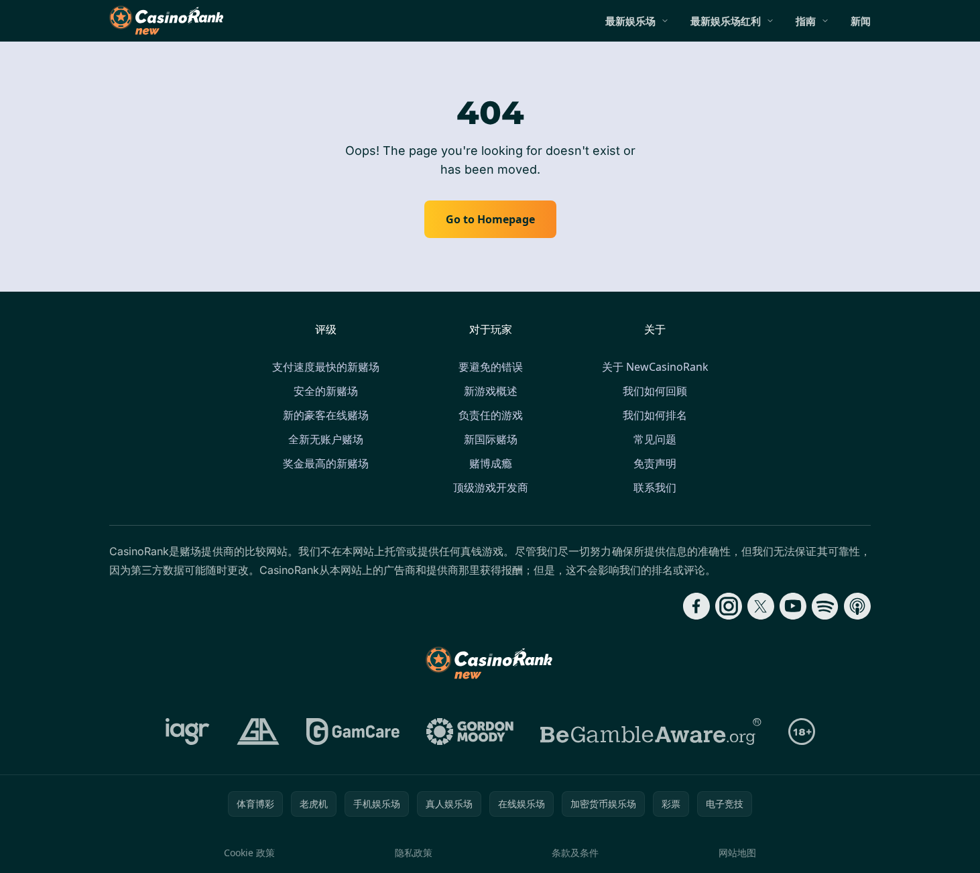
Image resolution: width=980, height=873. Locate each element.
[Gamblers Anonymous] (258, 731)
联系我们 (654, 487)
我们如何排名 (655, 415)
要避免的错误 (490, 366)
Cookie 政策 (249, 852)
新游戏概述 (490, 391)
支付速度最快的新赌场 (325, 366)
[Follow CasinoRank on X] (760, 606)
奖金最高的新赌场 (326, 463)
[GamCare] (353, 731)
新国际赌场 (490, 439)
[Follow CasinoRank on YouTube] (793, 606)
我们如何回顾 (655, 391)
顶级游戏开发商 (490, 487)
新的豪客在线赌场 (326, 415)
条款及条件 (575, 852)
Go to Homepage (490, 219)
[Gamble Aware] (650, 731)
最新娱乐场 (630, 20)
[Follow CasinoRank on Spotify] (825, 606)
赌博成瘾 (490, 463)
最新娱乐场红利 (725, 20)
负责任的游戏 (490, 415)
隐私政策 (413, 852)
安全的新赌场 (326, 391)
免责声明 (654, 463)
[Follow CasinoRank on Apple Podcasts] (857, 606)
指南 (806, 20)
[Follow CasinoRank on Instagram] (728, 606)
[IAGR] (188, 731)
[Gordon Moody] (469, 731)
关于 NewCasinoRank (655, 366)
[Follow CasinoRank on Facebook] (696, 606)
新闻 (861, 20)
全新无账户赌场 (325, 439)
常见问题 (654, 439)
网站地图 (737, 852)
